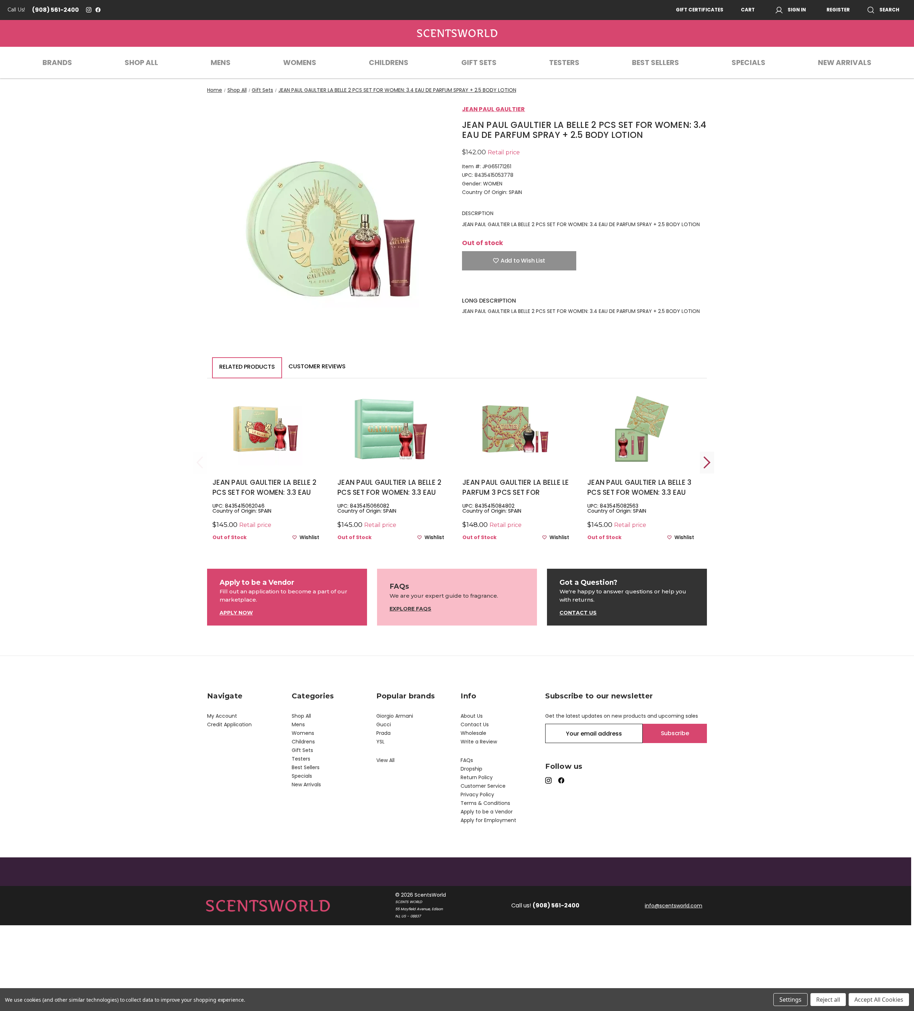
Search (889, 9)
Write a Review (479, 741)
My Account (222, 715)
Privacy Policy (477, 794)
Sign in (797, 9)
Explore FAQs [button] (410, 609)
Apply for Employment (488, 820)
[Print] (490, 286)
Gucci (383, 724)
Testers (564, 63)
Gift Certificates (699, 9)
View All (385, 760)
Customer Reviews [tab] (317, 366)
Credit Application (229, 724)
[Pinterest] (515, 286)
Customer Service (483, 786)
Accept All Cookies (878, 999)
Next (707, 462)
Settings (790, 999)
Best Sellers (655, 63)
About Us (472, 715)
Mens (221, 63)
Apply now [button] (236, 612)
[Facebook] (98, 10)
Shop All (141, 63)
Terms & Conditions (485, 803)
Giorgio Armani (394, 715)
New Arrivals (845, 63)
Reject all (828, 999)
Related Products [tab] (247, 367)
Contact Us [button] (578, 612)
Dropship (471, 768)
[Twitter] (503, 286)
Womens (299, 63)
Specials (748, 63)
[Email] (478, 286)
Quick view (266, 441)
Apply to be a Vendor (487, 811)
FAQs (467, 760)
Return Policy (477, 777)
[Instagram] (88, 10)
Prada (383, 733)
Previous (200, 462)
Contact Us (475, 724)
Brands (57, 63)
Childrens (388, 63)
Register (838, 9)
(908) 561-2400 (55, 10)
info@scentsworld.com (673, 905)
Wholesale (473, 733)
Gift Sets (479, 63)
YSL (380, 741)
